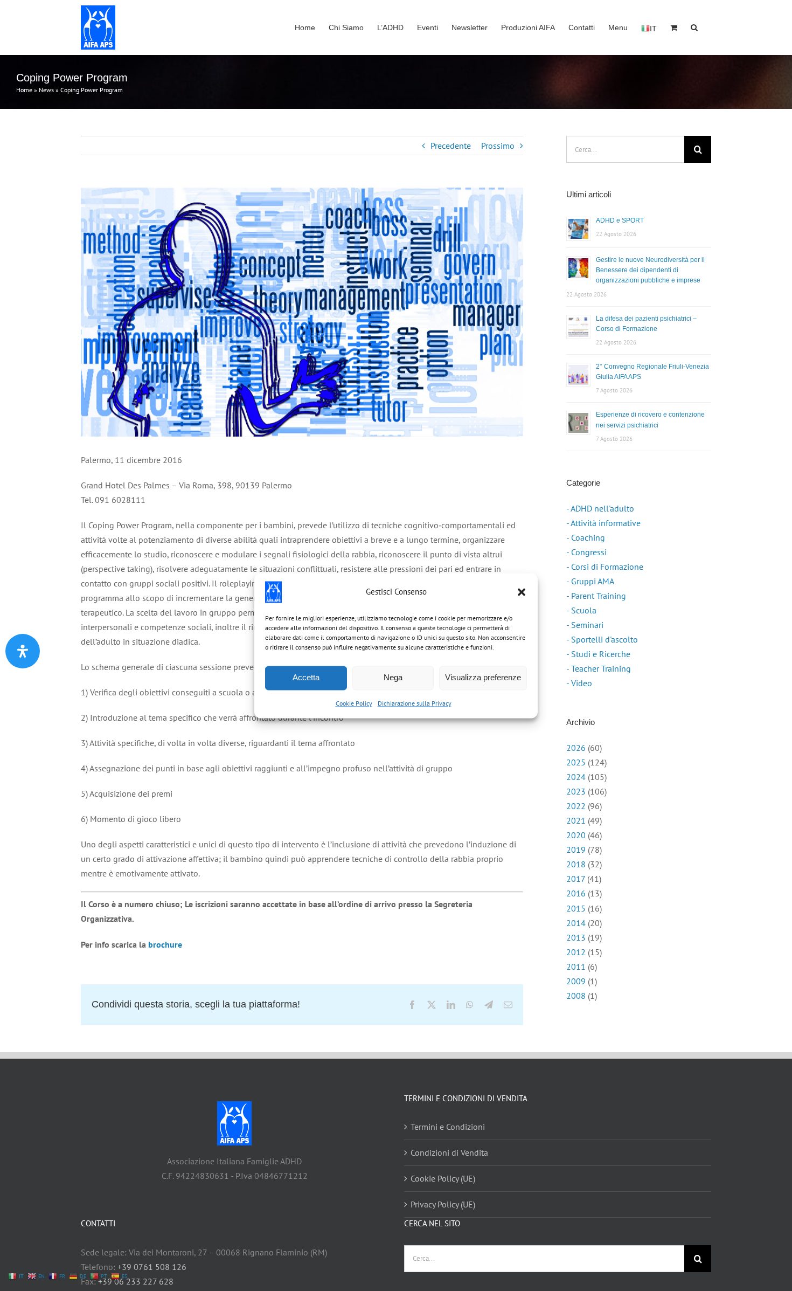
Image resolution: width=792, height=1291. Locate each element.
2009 (576, 981)
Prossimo (498, 145)
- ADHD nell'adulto (600, 508)
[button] (521, 591)
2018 (576, 864)
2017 (575, 878)
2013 (576, 937)
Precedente (450, 145)
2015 (576, 908)
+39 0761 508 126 (151, 1266)
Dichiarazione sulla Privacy (414, 703)
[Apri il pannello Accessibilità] (22, 651)
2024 (576, 776)
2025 (576, 762)
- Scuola (581, 610)
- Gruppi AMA (590, 581)
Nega (393, 677)
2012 (576, 952)
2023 (576, 791)
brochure (165, 944)
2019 (576, 849)
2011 (576, 966)
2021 (576, 820)
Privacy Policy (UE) (443, 1204)
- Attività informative (603, 522)
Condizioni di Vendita (449, 1152)
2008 (576, 995)
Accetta (306, 677)
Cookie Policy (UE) (443, 1178)
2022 (576, 805)
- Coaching (585, 537)
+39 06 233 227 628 (135, 1281)
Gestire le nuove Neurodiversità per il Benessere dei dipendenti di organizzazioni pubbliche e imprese (650, 270)
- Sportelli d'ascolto (602, 639)
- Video (579, 683)
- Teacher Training (598, 668)
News (46, 90)
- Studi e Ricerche (598, 653)
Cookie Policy (354, 703)
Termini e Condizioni (448, 1126)
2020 (576, 835)
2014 (576, 922)
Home (24, 90)
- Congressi (586, 552)
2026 (576, 747)
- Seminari (584, 624)
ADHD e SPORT (620, 220)
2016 (576, 893)
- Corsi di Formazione (604, 566)
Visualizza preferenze (483, 677)
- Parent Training (596, 595)
